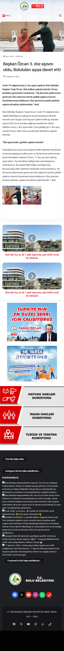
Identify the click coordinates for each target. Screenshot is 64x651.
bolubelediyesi (10, 477)
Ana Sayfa (9, 56)
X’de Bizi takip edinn (14, 459)
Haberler (19, 56)
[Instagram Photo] (32, 508)
